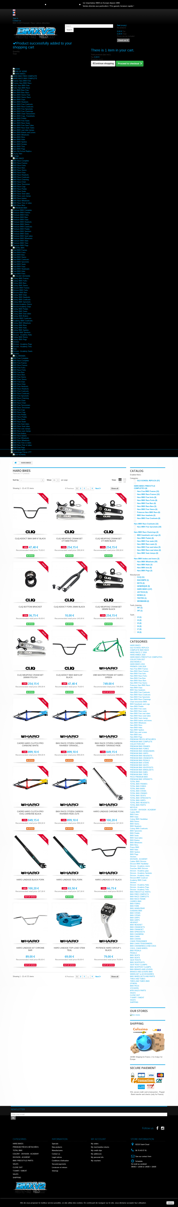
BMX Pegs (134, 854)
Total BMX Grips (19, 267)
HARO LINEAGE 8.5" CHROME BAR (30, 949)
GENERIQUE (143, 586)
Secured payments (59, 1164)
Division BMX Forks (20, 290)
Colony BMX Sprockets (22, 302)
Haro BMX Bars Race (21, 93)
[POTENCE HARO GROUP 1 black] (108, 920)
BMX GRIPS (135, 918)
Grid (120, 482)
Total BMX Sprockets (21, 262)
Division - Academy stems (140, 866)
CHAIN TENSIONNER (138, 941)
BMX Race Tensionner (21, 184)
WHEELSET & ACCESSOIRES (142, 974)
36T (139, 608)
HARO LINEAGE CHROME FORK (108, 811)
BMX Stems (134, 824)
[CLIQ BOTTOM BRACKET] (30, 579)
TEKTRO (141, 598)
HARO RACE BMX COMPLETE (25, 78)
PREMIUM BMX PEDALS (140, 760)
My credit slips (96, 1150)
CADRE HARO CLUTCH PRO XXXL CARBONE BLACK (30, 812)
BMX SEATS (135, 955)
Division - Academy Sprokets (141, 873)
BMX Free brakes (19, 433)
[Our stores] (135, 1015)
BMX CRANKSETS (137, 927)
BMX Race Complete (21, 161)
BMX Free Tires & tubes (22, 443)
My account (98, 1139)
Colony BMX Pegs (20, 339)
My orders (95, 1144)
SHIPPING (134, 1002)
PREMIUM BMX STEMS (139, 763)
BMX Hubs (134, 850)
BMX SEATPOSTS (137, 962)
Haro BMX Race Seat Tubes (23, 128)
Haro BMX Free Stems (147, 509)
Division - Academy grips (139, 871)
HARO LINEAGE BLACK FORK (30, 880)
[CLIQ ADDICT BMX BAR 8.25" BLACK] (69, 647)
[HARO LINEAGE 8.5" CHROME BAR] (30, 920)
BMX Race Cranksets (21, 177)
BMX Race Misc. (19, 205)
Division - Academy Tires (22, 347)
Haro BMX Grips (19, 100)
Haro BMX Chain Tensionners (24, 114)
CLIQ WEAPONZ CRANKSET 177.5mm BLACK (108, 539)
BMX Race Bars (19, 168)
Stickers (16, 342)
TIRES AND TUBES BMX (140, 981)
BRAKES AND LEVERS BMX (141, 972)
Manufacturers (57, 1150)
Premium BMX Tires (20, 243)
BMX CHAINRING (137, 934)
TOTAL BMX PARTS (138, 805)
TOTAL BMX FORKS (138, 786)
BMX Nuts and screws (138, 732)
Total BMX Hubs (19, 271)
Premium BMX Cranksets (22, 227)
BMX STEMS (135, 913)
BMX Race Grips (19, 172)
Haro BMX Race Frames (148, 494)
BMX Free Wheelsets (21, 438)
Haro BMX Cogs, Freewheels (24, 116)
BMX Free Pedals (19, 415)
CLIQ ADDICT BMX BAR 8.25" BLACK (69, 676)
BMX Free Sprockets (21, 396)
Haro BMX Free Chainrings (23, 111)
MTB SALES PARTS (138, 991)
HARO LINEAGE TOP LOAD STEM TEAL (69, 949)
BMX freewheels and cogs (148, 535)
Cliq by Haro (17, 154)
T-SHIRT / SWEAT (137, 998)
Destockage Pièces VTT (22, 452)
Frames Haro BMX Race (22, 83)
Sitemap (55, 1171)
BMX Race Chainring (21, 180)
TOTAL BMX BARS (137, 789)
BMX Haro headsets (146, 515)
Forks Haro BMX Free (21, 85)
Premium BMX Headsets (22, 222)
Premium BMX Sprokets (22, 231)
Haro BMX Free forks (146, 497)
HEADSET (134, 922)
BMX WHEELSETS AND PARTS (142, 976)
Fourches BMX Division (139, 868)
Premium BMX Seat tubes (23, 236)
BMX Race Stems (20, 170)
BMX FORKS (135, 904)
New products (57, 1147)
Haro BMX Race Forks (147, 500)
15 (139, 623)
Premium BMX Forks (21, 215)
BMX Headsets (136, 826)
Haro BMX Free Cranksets (23, 104)
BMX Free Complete (20, 358)
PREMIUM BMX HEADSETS (141, 756)
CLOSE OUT (135, 995)
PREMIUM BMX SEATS (139, 765)
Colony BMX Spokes (21, 330)
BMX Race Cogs (19, 187)
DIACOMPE (143, 580)
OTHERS (133, 983)
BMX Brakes (135, 840)
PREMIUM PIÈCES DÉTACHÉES (143, 739)
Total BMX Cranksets (21, 259)
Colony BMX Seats (20, 311)
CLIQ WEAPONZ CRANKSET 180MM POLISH (30, 676)
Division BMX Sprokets (21, 332)
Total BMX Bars (19, 255)
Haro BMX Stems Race (22, 97)
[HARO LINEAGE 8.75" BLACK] (108, 852)
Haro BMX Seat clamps (147, 553)
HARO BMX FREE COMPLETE (25, 76)
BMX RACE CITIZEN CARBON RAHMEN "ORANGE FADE (108, 744)
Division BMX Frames (21, 288)
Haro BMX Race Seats (21, 123)
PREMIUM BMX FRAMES (140, 746)
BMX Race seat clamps (22, 196)
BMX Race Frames (20, 163)
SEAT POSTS (135, 960)
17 (139, 629)
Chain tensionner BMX (138, 702)
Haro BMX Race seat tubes (149, 550)
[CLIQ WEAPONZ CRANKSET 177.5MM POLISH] (69, 511)
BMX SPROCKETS (137, 932)
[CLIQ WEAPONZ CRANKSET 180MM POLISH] (30, 647)
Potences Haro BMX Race (148, 512)
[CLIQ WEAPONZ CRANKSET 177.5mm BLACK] (108, 511)
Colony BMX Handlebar (139, 819)
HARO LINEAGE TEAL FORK (69, 880)
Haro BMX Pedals (19, 118)
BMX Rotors (134, 821)
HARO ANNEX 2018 (137, 655)
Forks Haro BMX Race (21, 88)
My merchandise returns (100, 1147)
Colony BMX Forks (20, 281)
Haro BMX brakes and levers (146, 559)
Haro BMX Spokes (20, 142)
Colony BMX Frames (21, 278)
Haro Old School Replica (22, 151)
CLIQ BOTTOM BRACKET (30, 607)
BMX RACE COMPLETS (139, 897)
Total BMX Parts (19, 274)
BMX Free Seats (19, 419)
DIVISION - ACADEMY (139, 859)
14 (139, 620)
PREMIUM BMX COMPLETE (141, 742)
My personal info (97, 1157)
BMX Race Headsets (21, 175)
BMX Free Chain (19, 401)
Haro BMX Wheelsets (21, 135)
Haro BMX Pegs (19, 149)
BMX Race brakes (20, 198)
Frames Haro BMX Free (22, 81)
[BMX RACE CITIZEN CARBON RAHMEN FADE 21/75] (69, 784)
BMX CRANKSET (137, 929)
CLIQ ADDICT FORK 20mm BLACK (69, 607)
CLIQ (140, 577)
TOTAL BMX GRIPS (138, 800)
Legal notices (57, 1157)
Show (49, 480)
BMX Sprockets (136, 831)
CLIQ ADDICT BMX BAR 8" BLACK (30, 538)
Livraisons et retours (59, 1167)
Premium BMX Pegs (20, 245)
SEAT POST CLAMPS (138, 965)
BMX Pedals (135, 833)
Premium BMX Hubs (20, 241)
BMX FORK (134, 906)
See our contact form (143, 1156)
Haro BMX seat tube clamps (23, 130)
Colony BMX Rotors (20, 337)
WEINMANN (143, 601)
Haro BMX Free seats (147, 541)
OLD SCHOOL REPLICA (148, 481)
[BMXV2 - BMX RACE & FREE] (35, 33)
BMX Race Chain (19, 182)
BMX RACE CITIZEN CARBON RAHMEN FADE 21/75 (69, 812)
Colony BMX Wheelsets (22, 323)
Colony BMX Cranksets (22, 300)
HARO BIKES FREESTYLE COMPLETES (146, 657)
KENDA (141, 595)
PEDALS (133, 953)
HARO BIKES (144, 589)
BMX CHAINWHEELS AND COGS (143, 946)
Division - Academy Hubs (22, 335)
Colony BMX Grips (20, 295)
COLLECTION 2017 (137, 659)
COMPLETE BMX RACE (139, 650)
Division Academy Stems (22, 304)
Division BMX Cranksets (22, 318)
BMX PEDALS (135, 951)
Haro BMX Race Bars (146, 506)
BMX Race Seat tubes (21, 194)
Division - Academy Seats (22, 351)
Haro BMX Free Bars (146, 503)
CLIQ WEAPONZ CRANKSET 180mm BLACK (108, 608)
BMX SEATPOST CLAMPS (140, 967)
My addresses (96, 1154)
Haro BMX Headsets (20, 102)
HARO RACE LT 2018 (138, 652)
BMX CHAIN (135, 937)
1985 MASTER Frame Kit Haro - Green (108, 676)
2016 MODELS (135, 662)
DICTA (141, 583)
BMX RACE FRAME (138, 899)
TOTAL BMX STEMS (138, 791)
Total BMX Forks (19, 252)
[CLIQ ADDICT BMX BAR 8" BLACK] (30, 511)
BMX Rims (134, 845)
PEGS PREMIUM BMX (139, 777)
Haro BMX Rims (19, 137)
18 (139, 632)
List (125, 482)
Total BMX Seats (19, 264)
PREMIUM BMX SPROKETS (141, 779)
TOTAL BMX (135, 782)
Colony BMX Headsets (21, 297)
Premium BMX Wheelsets (22, 238)
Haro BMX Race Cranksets (23, 107)
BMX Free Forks (19, 368)
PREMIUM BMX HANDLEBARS (142, 751)
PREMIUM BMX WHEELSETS (142, 770)
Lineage (16, 156)
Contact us (17, 21)
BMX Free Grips (19, 382)
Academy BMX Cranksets (23, 321)
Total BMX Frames (20, 250)
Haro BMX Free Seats (21, 121)
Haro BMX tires (144, 568)
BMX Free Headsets (20, 386)
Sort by (16, 480)
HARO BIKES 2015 (137, 664)
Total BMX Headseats (21, 269)
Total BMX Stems (19, 257)
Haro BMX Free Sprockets (23, 109)
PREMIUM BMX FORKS (139, 749)
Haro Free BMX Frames (148, 491)
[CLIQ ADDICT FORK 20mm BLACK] (69, 579)
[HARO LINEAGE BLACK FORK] (30, 852)
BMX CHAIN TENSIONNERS (141, 944)
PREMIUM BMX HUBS (139, 772)
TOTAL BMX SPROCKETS (140, 798)
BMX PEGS (134, 986)
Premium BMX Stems (21, 224)
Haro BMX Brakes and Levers (24, 132)
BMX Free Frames (20, 363)
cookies (79, 1203)
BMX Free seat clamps (21, 429)
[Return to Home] (15, 463)
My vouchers (96, 1161)
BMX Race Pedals (20, 189)
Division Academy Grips (22, 307)
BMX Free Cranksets (21, 391)
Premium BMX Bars (20, 217)
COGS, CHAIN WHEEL (139, 948)
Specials (55, 1144)
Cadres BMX (135, 812)
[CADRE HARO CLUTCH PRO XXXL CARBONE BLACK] (30, 784)
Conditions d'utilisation (60, 1161)
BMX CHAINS (135, 939)
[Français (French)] (14, 12)
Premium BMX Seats (21, 234)
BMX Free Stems (19, 377)
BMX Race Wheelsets (21, 201)
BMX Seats (134, 836)
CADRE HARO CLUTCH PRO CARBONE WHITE (30, 744)
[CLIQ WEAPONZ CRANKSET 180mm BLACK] (108, 579)
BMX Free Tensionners (21, 405)
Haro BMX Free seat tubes (148, 547)
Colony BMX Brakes (20, 316)
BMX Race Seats (19, 191)
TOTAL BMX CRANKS (138, 793)
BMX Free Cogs (19, 410)
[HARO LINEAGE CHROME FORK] (108, 784)
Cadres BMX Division (138, 861)
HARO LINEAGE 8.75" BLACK (108, 880)
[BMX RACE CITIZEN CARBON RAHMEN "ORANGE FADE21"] (69, 716)
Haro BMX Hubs (19, 139)
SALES (133, 993)
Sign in (15, 18)
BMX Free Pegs (19, 447)
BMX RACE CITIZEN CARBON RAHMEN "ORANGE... (69, 744)
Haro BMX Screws (20, 144)
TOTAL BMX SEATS (138, 796)
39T (139, 611)
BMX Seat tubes (136, 838)
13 (139, 617)
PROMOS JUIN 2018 (138, 666)
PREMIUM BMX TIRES (139, 774)
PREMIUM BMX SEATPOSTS (141, 767)
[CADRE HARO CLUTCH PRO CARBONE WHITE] (30, 716)
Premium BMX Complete (22, 210)
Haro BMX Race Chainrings (146, 532)
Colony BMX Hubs (20, 328)
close (170, 1203)
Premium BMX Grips (21, 220)
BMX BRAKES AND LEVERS (141, 969)
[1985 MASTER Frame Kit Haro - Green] (108, 647)
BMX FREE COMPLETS (139, 894)
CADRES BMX (135, 901)
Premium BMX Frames (21, 213)
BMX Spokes (135, 852)
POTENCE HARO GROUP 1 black (108, 949)
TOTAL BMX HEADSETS (139, 803)
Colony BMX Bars (19, 283)
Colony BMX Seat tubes (22, 314)
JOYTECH (142, 592)
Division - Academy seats (139, 875)
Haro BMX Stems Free (21, 95)
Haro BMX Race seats (147, 544)
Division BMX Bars (20, 292)
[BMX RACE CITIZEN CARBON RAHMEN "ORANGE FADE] (108, 716)
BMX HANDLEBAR (137, 908)
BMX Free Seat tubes (21, 424)
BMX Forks (134, 814)
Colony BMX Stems (20, 285)
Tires (15, 349)
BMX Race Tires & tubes (22, 203)
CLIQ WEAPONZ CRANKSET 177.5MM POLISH (69, 539)
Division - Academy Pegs (22, 344)
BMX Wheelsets (136, 843)
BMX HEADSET (136, 925)
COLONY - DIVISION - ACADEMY (143, 810)
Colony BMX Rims (20, 325)
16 (139, 626)
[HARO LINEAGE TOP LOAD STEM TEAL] (69, 920)
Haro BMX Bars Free (21, 90)
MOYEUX (133, 807)
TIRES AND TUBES (137, 979)
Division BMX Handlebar (139, 864)
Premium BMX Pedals (21, 229)
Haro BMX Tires (19, 147)
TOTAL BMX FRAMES (138, 784)
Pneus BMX (134, 847)
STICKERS (134, 988)
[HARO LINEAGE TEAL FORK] (69, 852)
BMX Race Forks (19, 165)
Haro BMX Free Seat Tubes (23, 125)
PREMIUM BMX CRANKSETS (141, 758)
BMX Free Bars (19, 372)
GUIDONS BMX (136, 911)
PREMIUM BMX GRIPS (139, 753)
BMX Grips (134, 817)
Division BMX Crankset (139, 878)
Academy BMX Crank (138, 880)
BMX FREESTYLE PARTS (140, 892)
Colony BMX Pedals (20, 309)
